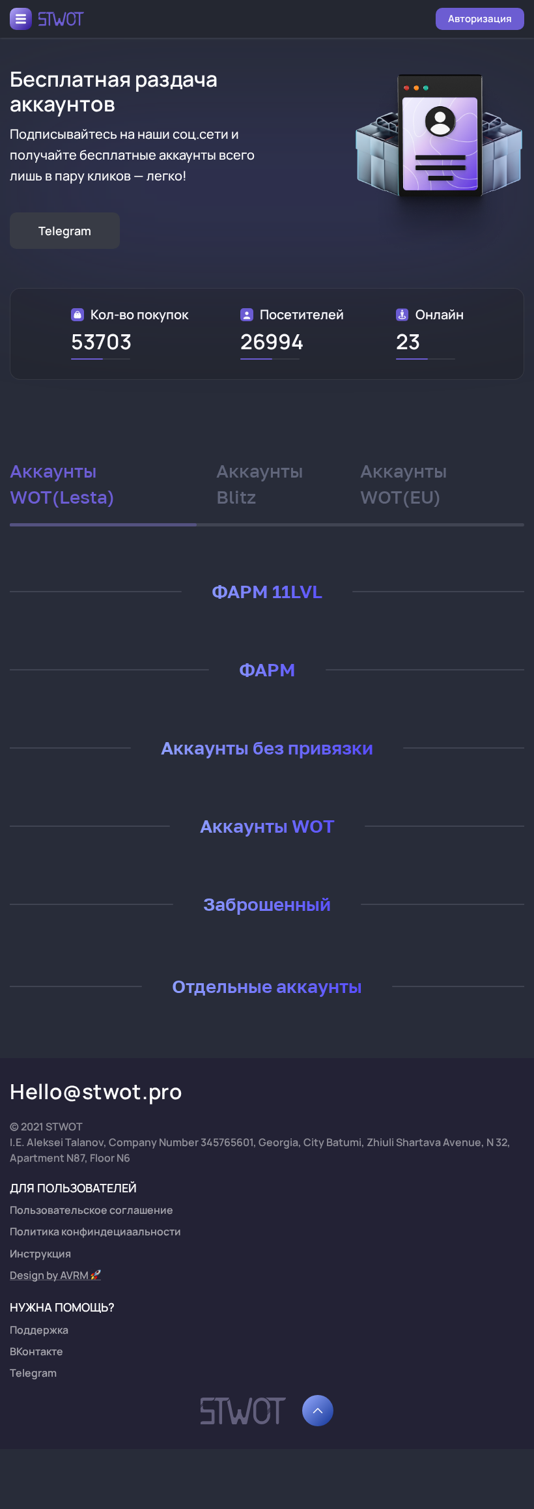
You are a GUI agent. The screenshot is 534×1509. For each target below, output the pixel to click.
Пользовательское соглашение (91, 1210)
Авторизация (480, 18)
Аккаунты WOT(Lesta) (62, 484)
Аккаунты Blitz (259, 484)
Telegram (64, 230)
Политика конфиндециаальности (95, 1231)
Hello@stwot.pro (96, 1091)
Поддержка (39, 1330)
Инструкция (40, 1253)
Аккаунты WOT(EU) (403, 484)
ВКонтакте (36, 1351)
